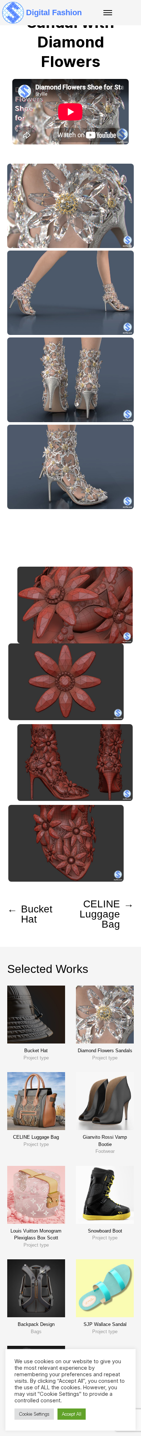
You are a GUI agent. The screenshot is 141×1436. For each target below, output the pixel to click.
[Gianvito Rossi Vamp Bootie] (105, 1101)
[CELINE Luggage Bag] (36, 1101)
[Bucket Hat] (36, 1015)
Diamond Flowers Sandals (105, 1050)
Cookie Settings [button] (34, 1414)
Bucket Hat (36, 1050)
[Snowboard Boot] (105, 1195)
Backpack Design (36, 1324)
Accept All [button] (71, 1414)
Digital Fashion (54, 12)
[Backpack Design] (36, 1288)
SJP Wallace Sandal (105, 1324)
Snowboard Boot (105, 1231)
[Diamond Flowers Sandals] (105, 1015)
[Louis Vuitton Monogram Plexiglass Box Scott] (36, 1195)
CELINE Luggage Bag (36, 1137)
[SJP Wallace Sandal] (105, 1288)
